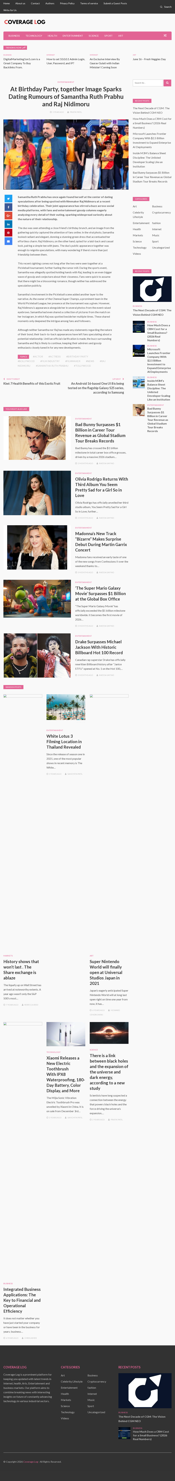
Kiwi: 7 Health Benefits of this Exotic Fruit (31, 383)
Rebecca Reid (31, 1004)
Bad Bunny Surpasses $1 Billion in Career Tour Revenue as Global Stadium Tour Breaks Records (152, 177)
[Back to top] (165, 1471)
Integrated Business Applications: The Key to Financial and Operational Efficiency (22, 1300)
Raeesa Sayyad (106, 463)
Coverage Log (30, 1461)
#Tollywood (82, 365)
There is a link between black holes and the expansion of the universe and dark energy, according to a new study (109, 1072)
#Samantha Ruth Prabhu (52, 365)
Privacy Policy (67, 3)
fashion (156, 223)
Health (52, 35)
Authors (49, 3)
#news (90, 361)
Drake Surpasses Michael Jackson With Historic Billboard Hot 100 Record (99, 647)
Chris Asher (30, 1338)
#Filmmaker (72, 361)
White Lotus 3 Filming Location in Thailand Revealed (64, 741)
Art (120, 35)
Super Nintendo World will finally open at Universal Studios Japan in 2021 (106, 972)
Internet (50, 55)
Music (155, 235)
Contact (35, 3)
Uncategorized (161, 247)
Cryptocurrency (161, 212)
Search (168, 6)
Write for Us (10, 10)
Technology (33, 35)
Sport (108, 35)
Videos (137, 253)
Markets (8, 955)
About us (20, 3)
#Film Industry (50, 361)
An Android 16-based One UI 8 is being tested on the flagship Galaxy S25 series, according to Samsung (96, 388)
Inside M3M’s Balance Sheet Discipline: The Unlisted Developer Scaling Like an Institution (158, 390)
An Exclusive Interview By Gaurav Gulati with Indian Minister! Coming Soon (105, 63)
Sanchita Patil (75, 774)
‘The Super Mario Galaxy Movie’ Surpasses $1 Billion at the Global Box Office (100, 593)
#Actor (38, 356)
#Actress (55, 356)
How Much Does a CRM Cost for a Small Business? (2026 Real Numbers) (152, 123)
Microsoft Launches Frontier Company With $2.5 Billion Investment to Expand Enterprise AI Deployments (159, 360)
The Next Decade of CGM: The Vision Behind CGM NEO (152, 312)
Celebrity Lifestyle (72, 1381)
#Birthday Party (77, 356)
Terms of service (89, 3)
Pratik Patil (76, 112)
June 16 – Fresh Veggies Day (149, 59)
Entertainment (73, 35)
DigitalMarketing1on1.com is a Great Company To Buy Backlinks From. (21, 63)
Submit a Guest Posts (115, 3)
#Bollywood (26, 361)
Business (14, 35)
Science (94, 35)
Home (6, 3)
